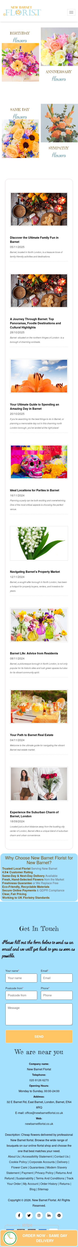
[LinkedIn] (49, 1215)
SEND (39, 1036)
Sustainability (25, 1178)
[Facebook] (19, 1215)
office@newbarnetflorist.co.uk (44, 1113)
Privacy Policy (44, 1173)
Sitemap (43, 1189)
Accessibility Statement (37, 1156)
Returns (64, 1184)
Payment (27, 1173)
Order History (48, 1184)
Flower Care (19, 1167)
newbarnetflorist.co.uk (39, 1124)
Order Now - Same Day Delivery (44, 1238)
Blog (33, 1189)
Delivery (62, 1162)
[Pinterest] (59, 1215)
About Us (14, 1156)
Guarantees (36, 1167)
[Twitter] (29, 1215)
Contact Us (61, 1156)
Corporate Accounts (42, 1162)
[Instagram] (39, 1215)
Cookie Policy (18, 1162)
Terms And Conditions (50, 1178)
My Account (30, 1184)
